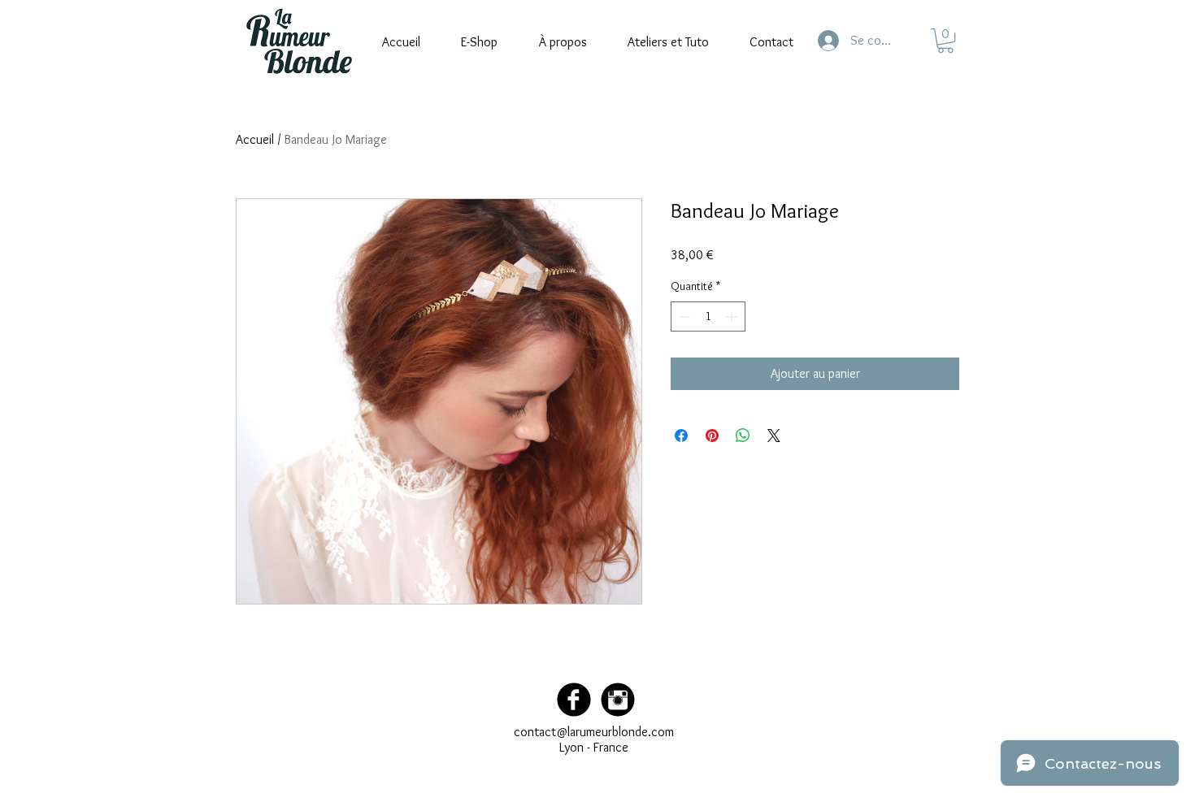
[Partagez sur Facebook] (681, 435)
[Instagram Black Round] (618, 700)
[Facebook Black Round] (574, 700)
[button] (945, 40)
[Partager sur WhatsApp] (743, 435)
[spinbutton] (708, 316)
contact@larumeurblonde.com (594, 731)
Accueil (255, 139)
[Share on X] (774, 435)
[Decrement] (683, 316)
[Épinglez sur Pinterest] (712, 435)
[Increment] (733, 316)
